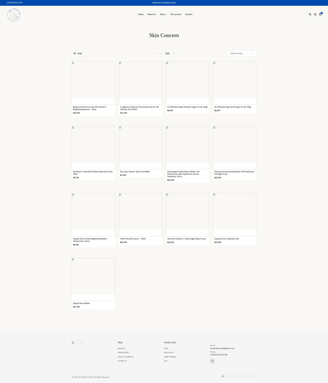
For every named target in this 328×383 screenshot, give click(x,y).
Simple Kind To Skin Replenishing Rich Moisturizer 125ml (90, 240)
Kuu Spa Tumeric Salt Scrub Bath (135, 172)
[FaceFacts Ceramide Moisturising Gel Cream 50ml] (93, 147)
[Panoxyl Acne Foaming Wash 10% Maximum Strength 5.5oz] (234, 147)
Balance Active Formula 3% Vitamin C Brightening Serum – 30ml (90, 108)
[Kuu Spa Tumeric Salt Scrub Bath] (140, 147)
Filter (79, 53)
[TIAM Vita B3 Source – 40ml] (140, 214)
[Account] (315, 14)
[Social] (212, 361)
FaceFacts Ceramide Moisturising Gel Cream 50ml (93, 173)
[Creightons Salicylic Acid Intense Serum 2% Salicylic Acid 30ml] (140, 83)
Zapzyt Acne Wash (81, 303)
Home (141, 14)
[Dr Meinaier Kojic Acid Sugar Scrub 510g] (234, 83)
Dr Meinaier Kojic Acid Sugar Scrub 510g (232, 107)
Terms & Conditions (125, 357)
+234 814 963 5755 (14, 3)
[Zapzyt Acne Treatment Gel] (234, 214)
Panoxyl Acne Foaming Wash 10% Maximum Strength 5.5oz (234, 173)
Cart (165, 361)
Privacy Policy (123, 353)
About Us (151, 14)
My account (176, 14)
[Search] (310, 14)
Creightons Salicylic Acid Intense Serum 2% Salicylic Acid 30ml (139, 108)
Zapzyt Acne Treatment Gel (226, 239)
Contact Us (122, 361)
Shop (162, 14)
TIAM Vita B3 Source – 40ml (133, 239)
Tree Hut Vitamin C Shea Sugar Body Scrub (186, 239)
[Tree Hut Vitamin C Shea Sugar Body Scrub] (187, 214)
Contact (188, 14)
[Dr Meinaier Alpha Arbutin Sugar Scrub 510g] (187, 83)
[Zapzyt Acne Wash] (93, 279)
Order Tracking (170, 357)
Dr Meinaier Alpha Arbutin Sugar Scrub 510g (187, 107)
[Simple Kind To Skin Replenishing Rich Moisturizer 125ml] (93, 214)
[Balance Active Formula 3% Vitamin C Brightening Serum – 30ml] (93, 83)
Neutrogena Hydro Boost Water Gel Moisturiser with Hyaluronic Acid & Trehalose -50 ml (183, 174)
